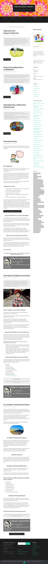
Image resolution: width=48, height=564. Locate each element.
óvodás (39, 230)
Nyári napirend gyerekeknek (37, 136)
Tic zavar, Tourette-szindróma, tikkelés (38, 158)
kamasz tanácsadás (36, 207)
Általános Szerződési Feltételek (23, 551)
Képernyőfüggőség (36, 162)
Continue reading (7, 59)
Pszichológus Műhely (24, 7)
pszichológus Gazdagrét (37, 220)
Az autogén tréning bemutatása (16, 404)
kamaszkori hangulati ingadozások (39, 205)
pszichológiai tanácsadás (37, 217)
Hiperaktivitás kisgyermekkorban (11, 32)
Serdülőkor (35, 92)
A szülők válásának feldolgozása (11, 375)
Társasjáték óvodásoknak (37, 120)
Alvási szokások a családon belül (38, 146)
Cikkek (8, 21)
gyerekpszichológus (40, 181)
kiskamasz (41, 207)
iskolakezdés (35, 202)
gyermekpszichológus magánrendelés (37, 192)
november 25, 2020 (6, 109)
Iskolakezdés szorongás (37, 126)
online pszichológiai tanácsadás (38, 215)
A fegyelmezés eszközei (37, 144)
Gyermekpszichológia (36, 88)
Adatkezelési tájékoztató (22, 553)
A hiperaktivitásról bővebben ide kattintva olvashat (12, 211)
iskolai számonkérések (37, 200)
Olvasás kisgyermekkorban (37, 134)
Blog (4, 21)
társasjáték (35, 230)
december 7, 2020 (6, 35)
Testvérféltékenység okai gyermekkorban (37, 116)
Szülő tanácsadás (36, 96)
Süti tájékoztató (43, 561)
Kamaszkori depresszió (37, 142)
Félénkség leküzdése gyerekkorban (38, 108)
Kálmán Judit (13, 35)
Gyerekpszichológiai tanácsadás (16, 275)
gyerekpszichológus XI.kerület (38, 183)
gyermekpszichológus (37, 188)
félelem (35, 181)
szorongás (42, 227)
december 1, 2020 (6, 71)
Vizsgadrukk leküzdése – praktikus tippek (38, 103)
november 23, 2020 (6, 277)
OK (24, 562)
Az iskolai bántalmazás (37, 148)
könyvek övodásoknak (37, 210)
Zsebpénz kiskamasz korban (37, 150)
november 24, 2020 (6, 143)
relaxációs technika (36, 225)
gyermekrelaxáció (36, 195)
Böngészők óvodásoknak (37, 124)
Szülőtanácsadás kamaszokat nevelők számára (38, 106)
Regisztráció (20, 549)
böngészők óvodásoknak (37, 176)
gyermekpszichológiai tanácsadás (38, 186)
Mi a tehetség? (35, 138)
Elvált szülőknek (35, 164)
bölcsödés (38, 173)
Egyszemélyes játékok (36, 110)
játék (39, 202)
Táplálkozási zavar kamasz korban (38, 160)
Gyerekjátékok (35, 86)
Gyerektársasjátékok (36, 122)
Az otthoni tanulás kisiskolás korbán (37, 113)
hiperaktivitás (36, 197)
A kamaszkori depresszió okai (38, 140)
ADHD (35, 173)
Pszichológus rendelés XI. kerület (38, 222)
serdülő (42, 225)
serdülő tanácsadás (36, 227)
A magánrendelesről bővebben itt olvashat (17, 533)
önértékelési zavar (36, 232)
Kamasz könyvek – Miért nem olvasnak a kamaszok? (38, 132)
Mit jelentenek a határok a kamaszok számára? (37, 129)
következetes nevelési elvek (38, 212)
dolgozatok (35, 178)
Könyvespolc (35, 90)
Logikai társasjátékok (36, 118)
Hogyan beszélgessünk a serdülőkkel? (13, 68)
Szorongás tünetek (36, 94)
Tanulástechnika (10, 141)
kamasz (42, 202)
